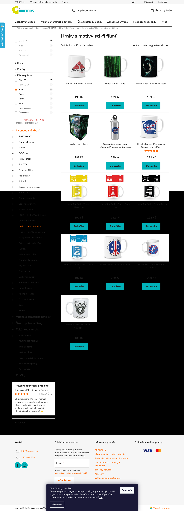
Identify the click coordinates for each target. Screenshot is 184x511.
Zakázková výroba (27, 329)
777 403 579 (28, 457)
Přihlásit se (64, 480)
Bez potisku (25, 369)
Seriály (35, 98)
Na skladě (35, 41)
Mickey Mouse (26, 209)
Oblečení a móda (27, 220)
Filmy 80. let (35, 80)
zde (101, 497)
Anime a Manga (26, 293)
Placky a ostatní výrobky (31, 358)
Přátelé (22, 181)
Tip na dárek (35, 55)
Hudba (22, 310)
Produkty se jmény (28, 363)
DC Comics (24, 153)
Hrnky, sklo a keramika (30, 226)
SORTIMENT (25, 136)
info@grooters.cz (29, 451)
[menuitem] (25, 21)
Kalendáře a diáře (27, 254)
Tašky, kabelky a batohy (30, 237)
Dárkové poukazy (27, 276)
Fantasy (35, 94)
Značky (20, 375)
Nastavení (57, 504)
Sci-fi (35, 89)
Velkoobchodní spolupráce (108, 477)
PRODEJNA (19, 2)
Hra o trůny (24, 175)
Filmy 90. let (35, 85)
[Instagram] (24, 465)
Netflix (35, 103)
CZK (134, 2)
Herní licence (25, 288)
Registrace (162, 2)
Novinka (35, 50)
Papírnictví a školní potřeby (32, 232)
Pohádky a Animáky (29, 282)
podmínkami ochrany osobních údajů (71, 473)
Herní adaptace (35, 108)
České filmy (35, 112)
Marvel (22, 147)
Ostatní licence (26, 299)
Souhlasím (127, 490)
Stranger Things (26, 170)
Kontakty (99, 473)
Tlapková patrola (27, 198)
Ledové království (27, 203)
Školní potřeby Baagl (29, 323)
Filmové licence (26, 142)
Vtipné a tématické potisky (33, 317)
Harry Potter (25, 158)
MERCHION (25, 335)
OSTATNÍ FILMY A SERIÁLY (32, 215)
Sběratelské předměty (30, 260)
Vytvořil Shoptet (161, 507)
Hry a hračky (25, 265)
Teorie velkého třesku (29, 186)
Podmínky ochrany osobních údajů (111, 458)
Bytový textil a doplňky (30, 243)
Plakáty (22, 248)
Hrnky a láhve (25, 352)
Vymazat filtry (32, 119)
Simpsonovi (24, 192)
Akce (35, 45)
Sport (21, 305)
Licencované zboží (27, 130)
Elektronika (24, 271)
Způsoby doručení (103, 469)
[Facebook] (18, 465)
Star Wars (24, 164)
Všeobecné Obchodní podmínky (43, 2)
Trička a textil (25, 346)
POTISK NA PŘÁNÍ (28, 341)
